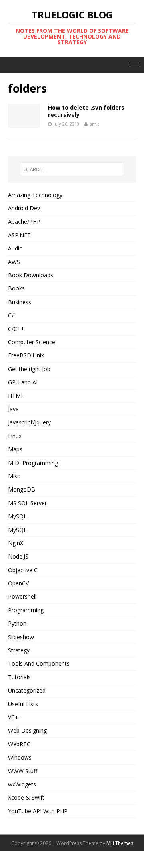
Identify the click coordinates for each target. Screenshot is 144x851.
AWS (14, 262)
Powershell (22, 596)
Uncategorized (27, 690)
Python (17, 623)
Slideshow (21, 637)
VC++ (15, 717)
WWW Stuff (22, 771)
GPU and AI (23, 382)
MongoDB (21, 489)
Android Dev (24, 208)
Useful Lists (23, 704)
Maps (15, 449)
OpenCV (18, 583)
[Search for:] (72, 169)
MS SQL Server (27, 503)
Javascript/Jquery (29, 422)
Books (16, 288)
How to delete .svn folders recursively (86, 111)
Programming (26, 610)
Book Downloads (30, 275)
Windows (20, 757)
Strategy (19, 650)
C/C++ (16, 329)
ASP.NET (19, 235)
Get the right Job (29, 369)
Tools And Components (39, 663)
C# (11, 315)
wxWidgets (22, 784)
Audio (15, 248)
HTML (16, 396)
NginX (15, 543)
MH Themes (119, 843)
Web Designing (27, 730)
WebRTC (19, 744)
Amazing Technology (35, 195)
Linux (15, 436)
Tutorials (19, 677)
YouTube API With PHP (38, 811)
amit (94, 124)
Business (19, 302)
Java (13, 409)
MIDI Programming (33, 463)
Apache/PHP (24, 221)
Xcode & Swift (26, 797)
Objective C (23, 570)
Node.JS (18, 556)
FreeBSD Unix (26, 355)
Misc (14, 476)
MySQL (17, 516)
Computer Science (31, 342)
